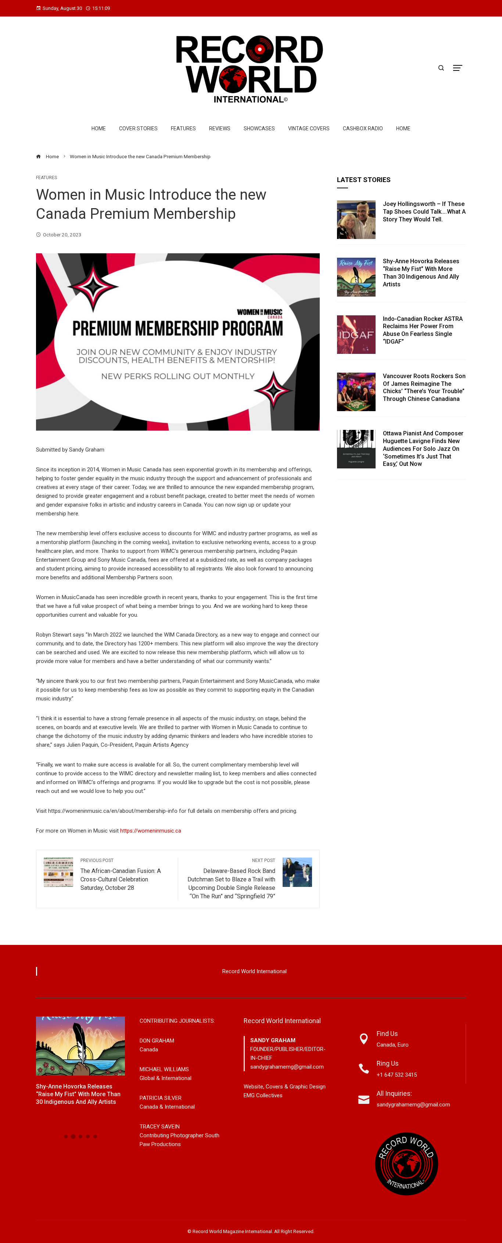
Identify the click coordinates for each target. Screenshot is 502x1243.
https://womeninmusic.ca (150, 830)
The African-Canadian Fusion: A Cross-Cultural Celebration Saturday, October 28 (120, 874)
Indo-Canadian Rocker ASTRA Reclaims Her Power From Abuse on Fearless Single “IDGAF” (423, 330)
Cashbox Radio (363, 128)
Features (183, 128)
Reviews (219, 128)
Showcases (259, 128)
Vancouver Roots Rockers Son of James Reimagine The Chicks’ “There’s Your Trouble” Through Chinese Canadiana (424, 387)
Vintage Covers (309, 128)
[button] (66, 1136)
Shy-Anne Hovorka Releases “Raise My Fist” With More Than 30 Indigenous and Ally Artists (421, 272)
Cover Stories (138, 128)
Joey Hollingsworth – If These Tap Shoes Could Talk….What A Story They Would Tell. (424, 211)
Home (99, 128)
